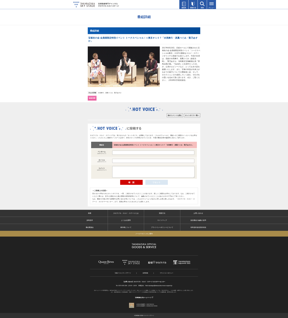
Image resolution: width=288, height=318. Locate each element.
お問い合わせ (198, 213)
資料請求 (90, 220)
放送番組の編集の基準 (198, 220)
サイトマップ (162, 220)
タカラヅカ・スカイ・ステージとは (125, 213)
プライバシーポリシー (166, 273)
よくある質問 (126, 220)
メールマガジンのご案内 (144, 234)
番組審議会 (90, 227)
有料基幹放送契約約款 (198, 227)
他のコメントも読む (175, 115)
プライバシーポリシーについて (162, 227)
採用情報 (145, 273)
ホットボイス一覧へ (192, 115)
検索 (89, 213)
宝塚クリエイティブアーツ (123, 273)
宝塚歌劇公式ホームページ (143, 297)
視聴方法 (162, 213)
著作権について (125, 227)
